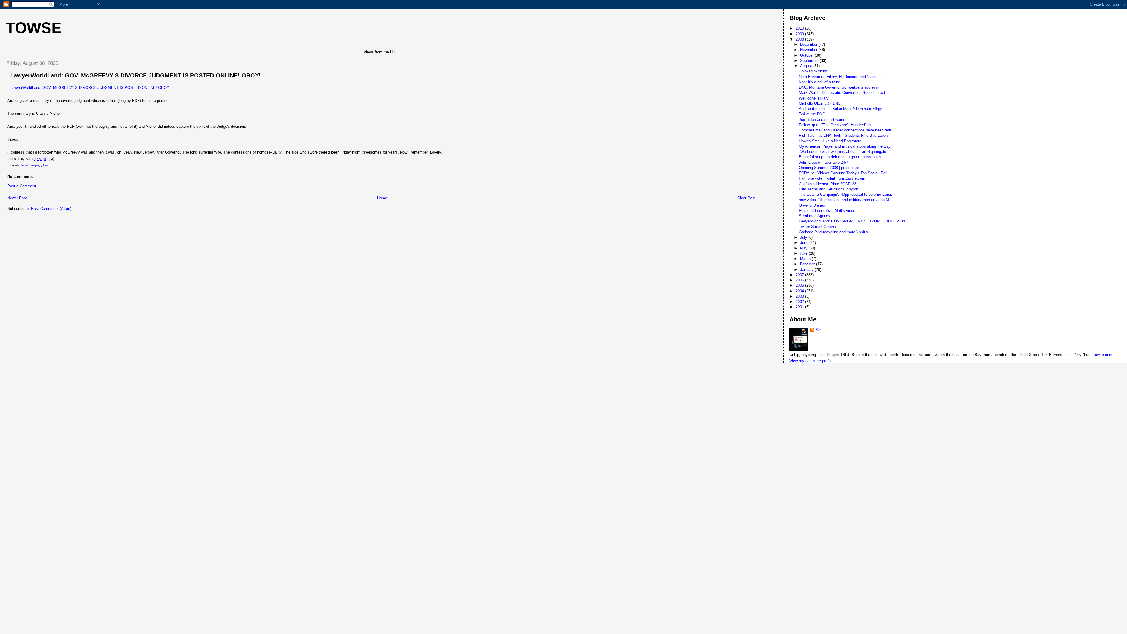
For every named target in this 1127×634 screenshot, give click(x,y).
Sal (818, 330)
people (34, 165)
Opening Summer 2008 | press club (829, 168)
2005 (800, 285)
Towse (34, 27)
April (804, 253)
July (804, 237)
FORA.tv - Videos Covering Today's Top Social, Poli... (845, 173)
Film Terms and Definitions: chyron (828, 189)
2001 (800, 307)
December (809, 44)
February (808, 264)
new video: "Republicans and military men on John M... (846, 200)
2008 (800, 39)
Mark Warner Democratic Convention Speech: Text (842, 92)
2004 (800, 291)
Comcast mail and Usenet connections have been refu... (847, 130)
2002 (800, 301)
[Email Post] (50, 159)
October (807, 55)
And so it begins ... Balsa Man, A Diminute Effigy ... (843, 109)
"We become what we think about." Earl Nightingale (842, 151)
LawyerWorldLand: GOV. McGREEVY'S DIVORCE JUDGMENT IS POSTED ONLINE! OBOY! (135, 75)
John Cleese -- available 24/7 (823, 162)
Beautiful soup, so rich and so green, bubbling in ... (842, 157)
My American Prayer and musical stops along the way (844, 146)
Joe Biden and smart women (823, 119)
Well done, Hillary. (814, 98)
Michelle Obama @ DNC (820, 103)
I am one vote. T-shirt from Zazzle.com (832, 178)
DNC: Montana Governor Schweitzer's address (838, 87)
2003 (800, 296)
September (810, 60)
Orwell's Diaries (812, 205)
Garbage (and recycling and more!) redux (833, 232)
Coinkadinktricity (813, 71)
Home (382, 198)
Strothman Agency (814, 216)
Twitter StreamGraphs (817, 227)
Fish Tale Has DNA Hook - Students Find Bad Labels (844, 135)
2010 (800, 28)
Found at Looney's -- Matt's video (827, 210)
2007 (800, 275)
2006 (800, 280)
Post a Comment (21, 186)
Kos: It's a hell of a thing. (820, 82)
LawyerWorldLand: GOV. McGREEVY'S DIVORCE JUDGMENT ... (855, 221)
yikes (44, 165)
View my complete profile (810, 361)
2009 (800, 34)
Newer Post (17, 198)
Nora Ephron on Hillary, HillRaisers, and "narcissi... (842, 77)
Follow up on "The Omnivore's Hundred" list (836, 125)
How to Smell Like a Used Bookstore (830, 141)
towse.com (1103, 355)
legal (24, 165)
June (804, 242)
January (807, 269)
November (809, 50)
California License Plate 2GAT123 (827, 184)
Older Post (746, 198)
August (806, 66)
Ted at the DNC (812, 114)
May (804, 248)
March (806, 259)
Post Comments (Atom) (51, 208)
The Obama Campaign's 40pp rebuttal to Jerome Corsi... (847, 194)
